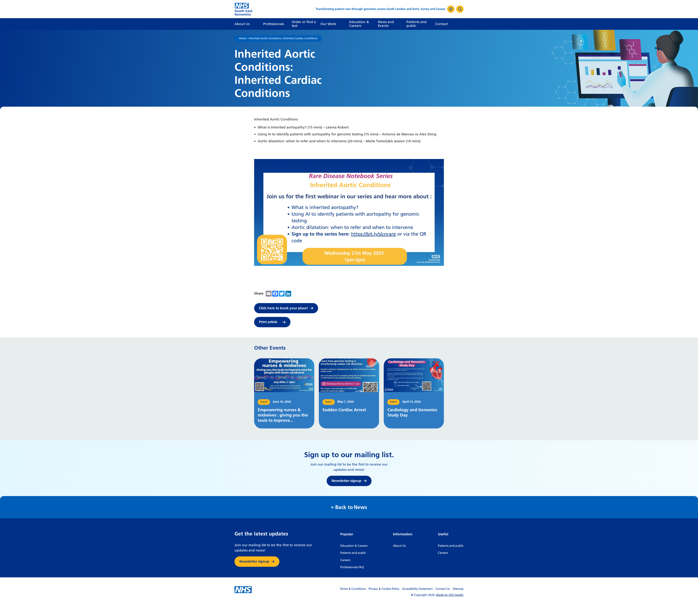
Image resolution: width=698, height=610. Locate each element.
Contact (441, 24)
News (351, 507)
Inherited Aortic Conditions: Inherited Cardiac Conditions (283, 38)
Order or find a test (304, 24)
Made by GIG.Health (450, 595)
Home (242, 38)
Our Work (328, 24)
